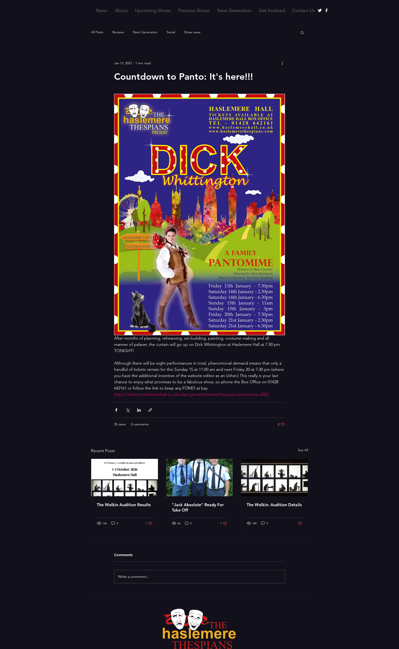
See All (303, 450)
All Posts (97, 32)
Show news (192, 32)
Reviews (118, 32)
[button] (302, 32)
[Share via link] (150, 410)
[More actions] (282, 63)
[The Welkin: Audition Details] (274, 477)
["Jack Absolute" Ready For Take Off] (199, 477)
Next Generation (145, 32)
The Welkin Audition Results (124, 504)
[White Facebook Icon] (326, 10)
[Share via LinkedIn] (139, 410)
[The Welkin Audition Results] (124, 477)
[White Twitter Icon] (319, 10)
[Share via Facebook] (116, 410)
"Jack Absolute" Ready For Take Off (198, 507)
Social (171, 32)
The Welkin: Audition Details (274, 504)
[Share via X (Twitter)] (127, 410)
